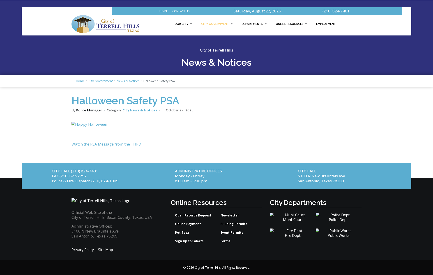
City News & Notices (139, 110)
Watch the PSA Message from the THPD (106, 144)
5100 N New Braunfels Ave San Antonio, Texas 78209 (321, 178)
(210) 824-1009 (104, 180)
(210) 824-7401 (336, 11)
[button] (184, 24)
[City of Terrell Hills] (105, 23)
